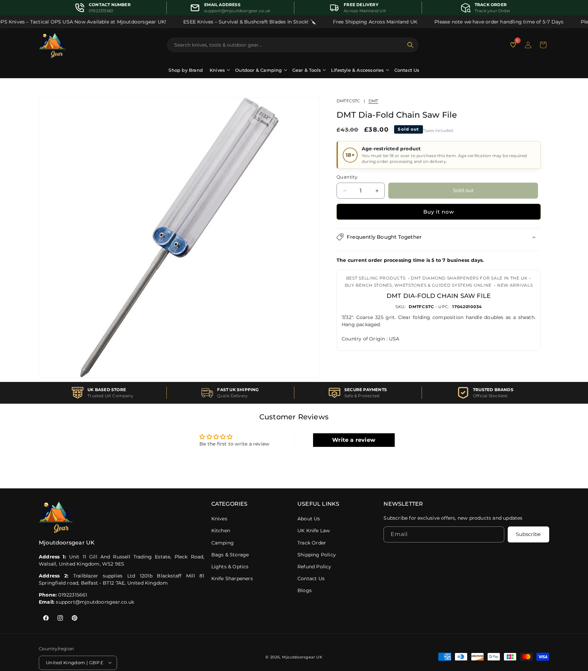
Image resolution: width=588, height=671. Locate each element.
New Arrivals (515, 285)
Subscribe (528, 534)
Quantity (347, 177)
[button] (543, 44)
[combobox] (289, 44)
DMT (373, 100)
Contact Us (407, 70)
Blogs (304, 590)
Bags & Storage (230, 555)
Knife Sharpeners (232, 578)
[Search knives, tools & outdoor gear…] (410, 44)
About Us (308, 519)
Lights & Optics (230, 567)
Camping (222, 543)
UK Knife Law (313, 530)
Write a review (353, 440)
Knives (219, 519)
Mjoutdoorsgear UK (302, 656)
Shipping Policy (316, 555)
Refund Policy (314, 567)
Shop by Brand (185, 70)
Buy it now (438, 211)
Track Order (311, 543)
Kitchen (220, 530)
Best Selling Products (376, 278)
